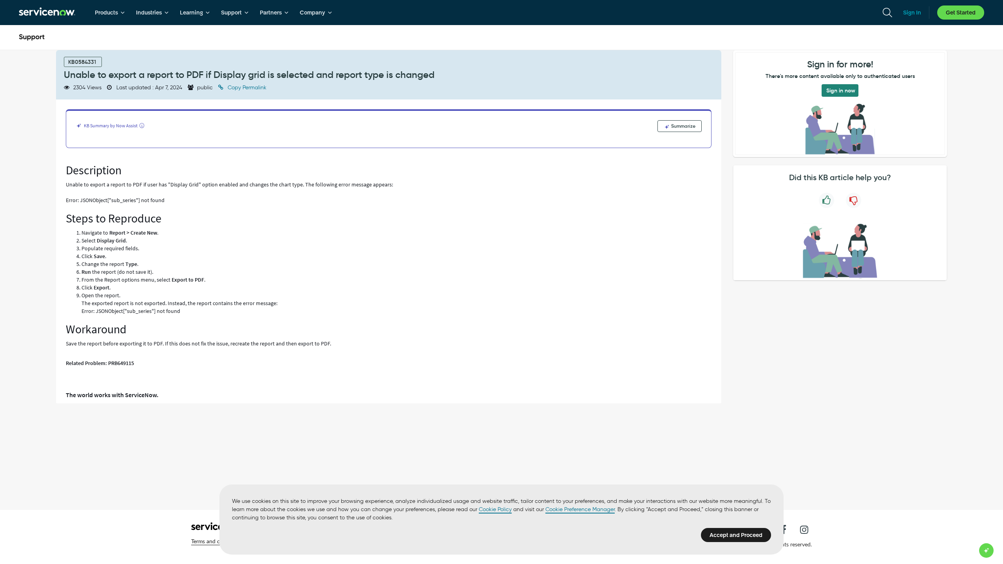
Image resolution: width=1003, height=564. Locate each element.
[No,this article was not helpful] (853, 200)
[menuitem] (110, 12)
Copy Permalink (246, 87)
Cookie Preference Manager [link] (580, 509)
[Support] (32, 38)
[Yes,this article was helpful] (826, 200)
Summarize (682, 126)
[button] (216, 541)
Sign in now (840, 90)
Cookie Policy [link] (495, 509)
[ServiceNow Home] (47, 12)
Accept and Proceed (736, 535)
